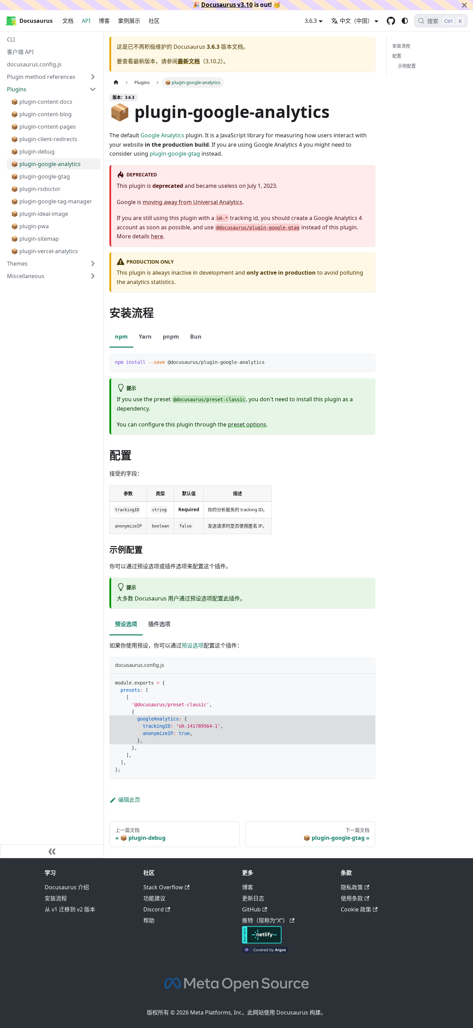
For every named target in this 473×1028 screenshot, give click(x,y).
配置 (396, 56)
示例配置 (407, 66)
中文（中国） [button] (356, 21)
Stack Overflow (163, 887)
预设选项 (192, 645)
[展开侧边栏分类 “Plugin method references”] (92, 76)
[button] (51, 276)
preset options (247, 424)
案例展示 (129, 21)
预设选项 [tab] (126, 624)
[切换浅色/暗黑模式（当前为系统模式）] (404, 20)
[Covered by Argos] (265, 951)
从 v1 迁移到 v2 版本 (70, 909)
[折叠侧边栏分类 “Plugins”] (92, 89)
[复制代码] (367, 361)
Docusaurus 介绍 (67, 887)
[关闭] (464, 5)
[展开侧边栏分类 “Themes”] (92, 263)
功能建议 (154, 898)
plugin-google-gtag (175, 153)
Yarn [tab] (145, 336)
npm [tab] (121, 336)
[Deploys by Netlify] (262, 941)
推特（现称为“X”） (265, 920)
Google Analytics (162, 135)
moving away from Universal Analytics (192, 202)
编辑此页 (129, 800)
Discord (153, 909)
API (86, 21)
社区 (154, 21)
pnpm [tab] (171, 336)
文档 (67, 21)
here (157, 236)
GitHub (251, 909)
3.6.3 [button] (311, 21)
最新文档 (189, 61)
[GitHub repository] (391, 20)
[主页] (116, 82)
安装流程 (401, 46)
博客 (104, 21)
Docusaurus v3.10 (227, 5)
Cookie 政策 (356, 909)
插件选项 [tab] (159, 624)
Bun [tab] (196, 336)
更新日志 (253, 898)
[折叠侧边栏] (52, 851)
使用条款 (352, 898)
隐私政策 (352, 887)
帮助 (148, 920)
